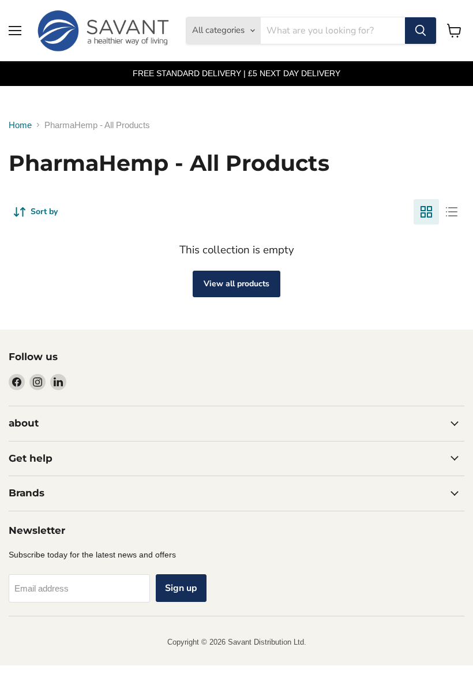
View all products (236, 283)
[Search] (420, 30)
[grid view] (426, 211)
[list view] (451, 211)
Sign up (181, 588)
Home (20, 125)
